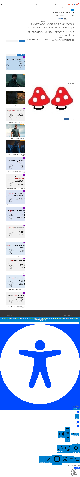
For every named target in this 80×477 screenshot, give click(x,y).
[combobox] (40, 319)
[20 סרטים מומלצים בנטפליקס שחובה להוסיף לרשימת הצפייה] (15, 97)
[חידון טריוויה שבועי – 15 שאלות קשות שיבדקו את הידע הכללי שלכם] (15, 214)
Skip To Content (77, 465)
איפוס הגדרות (77, 467)
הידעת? (20, 4)
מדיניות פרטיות (43, 312)
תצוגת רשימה (49, 312)
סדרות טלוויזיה (43, 4)
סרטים (48, 4)
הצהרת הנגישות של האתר (29, 312)
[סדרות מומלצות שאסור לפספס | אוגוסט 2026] (15, 130)
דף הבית (71, 312)
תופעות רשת (60, 4)
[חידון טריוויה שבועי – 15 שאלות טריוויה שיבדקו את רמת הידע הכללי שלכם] (15, 264)
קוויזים (24, 57)
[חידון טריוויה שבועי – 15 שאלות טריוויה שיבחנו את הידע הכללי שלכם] (15, 281)
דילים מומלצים (15, 4)
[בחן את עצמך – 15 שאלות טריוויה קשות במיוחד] (15, 114)
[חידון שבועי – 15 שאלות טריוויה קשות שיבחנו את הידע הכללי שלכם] (15, 63)
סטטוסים (32, 4)
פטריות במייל (77, 1)
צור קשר (72, 1)
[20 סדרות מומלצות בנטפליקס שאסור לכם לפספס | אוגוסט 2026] (15, 146)
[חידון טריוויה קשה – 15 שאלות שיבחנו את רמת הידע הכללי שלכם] (15, 231)
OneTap (74, 406)
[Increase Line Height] (78, 422)
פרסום (72, 9)
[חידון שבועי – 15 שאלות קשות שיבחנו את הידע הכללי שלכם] (15, 197)
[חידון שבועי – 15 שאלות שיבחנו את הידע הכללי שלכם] (15, 181)
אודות (67, 312)
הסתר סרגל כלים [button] (76, 408)
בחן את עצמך (54, 4)
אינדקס (54, 312)
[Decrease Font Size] (78, 412)
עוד (10, 4)
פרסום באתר (21, 312)
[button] (79, 323)
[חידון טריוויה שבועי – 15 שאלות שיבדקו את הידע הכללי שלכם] (15, 163)
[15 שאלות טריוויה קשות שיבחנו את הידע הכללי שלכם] (15, 248)
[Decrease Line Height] (78, 426)
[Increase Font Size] (78, 408)
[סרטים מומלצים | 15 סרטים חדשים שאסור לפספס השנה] (15, 80)
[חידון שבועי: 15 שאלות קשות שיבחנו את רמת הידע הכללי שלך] (15, 298)
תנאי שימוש (37, 312)
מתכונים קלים (26, 4)
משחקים (37, 4)
